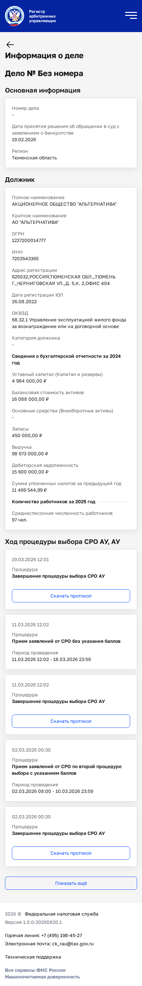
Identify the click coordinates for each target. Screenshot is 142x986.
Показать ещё (71, 883)
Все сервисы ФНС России (35, 970)
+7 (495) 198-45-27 (61, 935)
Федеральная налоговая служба (61, 914)
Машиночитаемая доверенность (42, 976)
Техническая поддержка (33, 957)
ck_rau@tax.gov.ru (72, 943)
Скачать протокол (71, 595)
